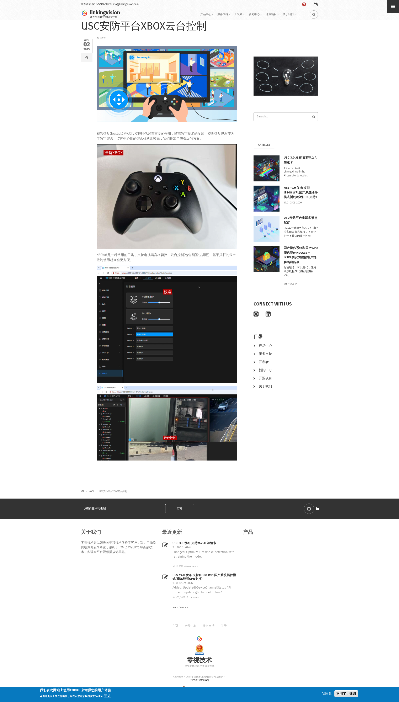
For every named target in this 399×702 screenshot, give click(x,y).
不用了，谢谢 (346, 693)
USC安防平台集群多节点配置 (301, 220)
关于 (224, 625)
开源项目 (273, 16)
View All (289, 283)
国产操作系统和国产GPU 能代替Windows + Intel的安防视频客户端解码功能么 (301, 255)
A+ (87, 29)
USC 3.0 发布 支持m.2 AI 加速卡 (300, 160)
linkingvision (105, 12)
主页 (175, 625)
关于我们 (290, 16)
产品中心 (207, 16)
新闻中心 (256, 16)
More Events (179, 607)
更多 (107, 696)
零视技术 (199, 660)
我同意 (327, 693)
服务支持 (224, 16)
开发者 (240, 16)
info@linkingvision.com (125, 4)
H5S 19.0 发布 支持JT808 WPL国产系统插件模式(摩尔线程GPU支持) (301, 192)
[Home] (84, 13)
